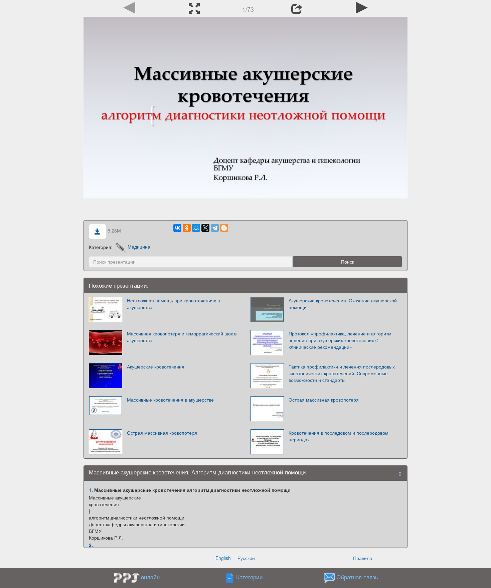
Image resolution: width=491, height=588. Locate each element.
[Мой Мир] (196, 228)
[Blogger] (224, 228)
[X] (205, 228)
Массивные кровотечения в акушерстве (170, 399)
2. (91, 545)
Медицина (139, 246)
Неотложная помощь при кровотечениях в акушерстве (173, 303)
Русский (246, 558)
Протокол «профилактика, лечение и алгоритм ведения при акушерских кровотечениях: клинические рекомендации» (340, 340)
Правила (362, 558)
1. (91, 489)
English (223, 558)
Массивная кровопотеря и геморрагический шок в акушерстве (181, 336)
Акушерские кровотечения (155, 366)
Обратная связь (357, 577)
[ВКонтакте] (177, 228)
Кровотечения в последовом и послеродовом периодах (338, 436)
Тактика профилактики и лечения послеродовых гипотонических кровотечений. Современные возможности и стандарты (342, 373)
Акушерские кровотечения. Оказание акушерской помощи (343, 303)
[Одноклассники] (187, 228)
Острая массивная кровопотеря (324, 399)
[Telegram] (215, 228)
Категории (249, 577)
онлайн (150, 577)
